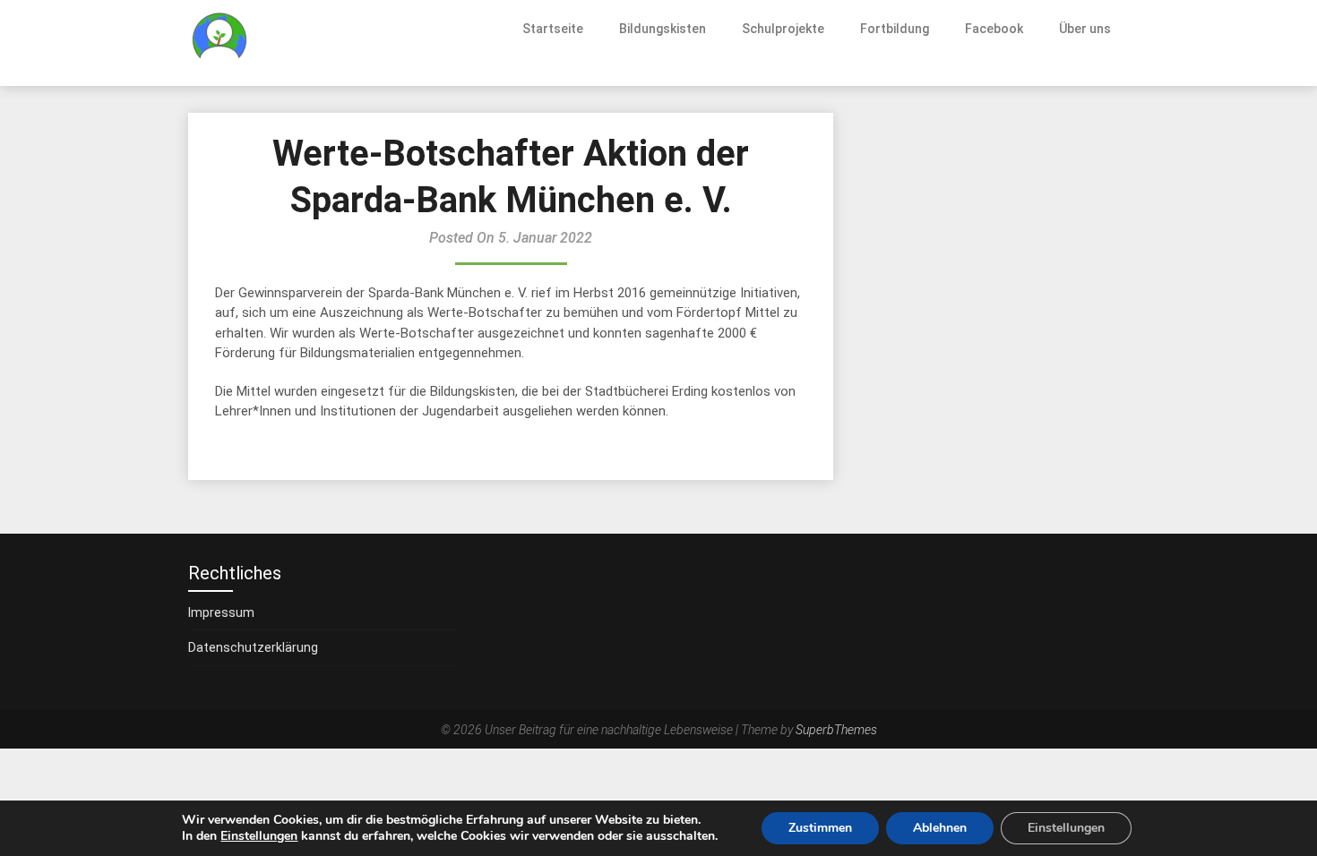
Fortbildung (894, 28)
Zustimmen (820, 827)
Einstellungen (258, 836)
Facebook (994, 28)
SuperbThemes (836, 730)
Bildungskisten (662, 28)
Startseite (552, 28)
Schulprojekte (783, 28)
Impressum (221, 612)
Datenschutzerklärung (253, 647)
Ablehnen (940, 827)
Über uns (1085, 28)
